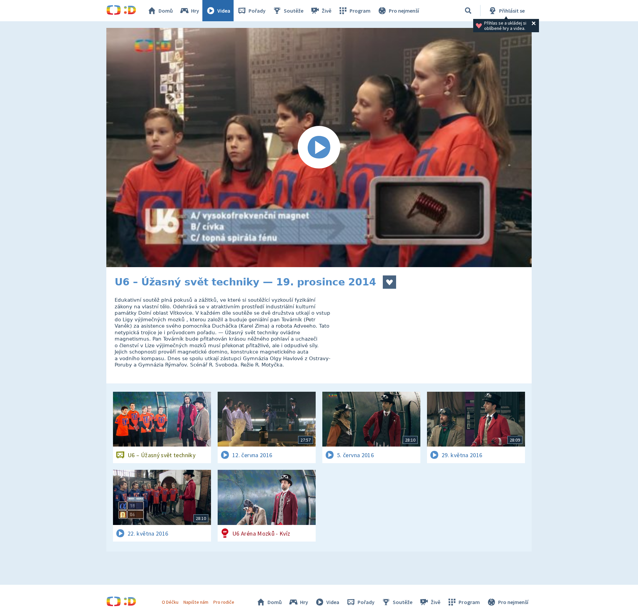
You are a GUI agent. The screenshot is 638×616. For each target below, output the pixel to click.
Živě (326, 10)
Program (360, 10)
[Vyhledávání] (468, 10)
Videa (223, 10)
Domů (166, 10)
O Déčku (170, 602)
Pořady (257, 10)
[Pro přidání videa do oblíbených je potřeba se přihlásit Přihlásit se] (389, 282)
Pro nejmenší (404, 10)
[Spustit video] (319, 147)
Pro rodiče (223, 602)
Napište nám (195, 602)
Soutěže (293, 10)
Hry (195, 10)
